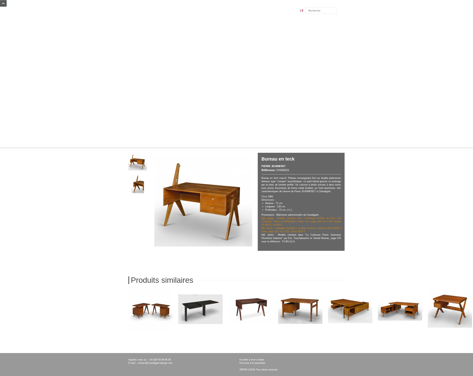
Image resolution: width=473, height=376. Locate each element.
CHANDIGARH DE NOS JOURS (144, 94)
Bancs (131, 34)
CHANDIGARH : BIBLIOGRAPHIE (146, 108)
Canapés (133, 38)
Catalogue (149, 142)
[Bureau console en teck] (200, 309)
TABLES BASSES (137, 54)
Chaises (132, 21)
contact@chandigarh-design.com (155, 363)
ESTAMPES (134, 78)
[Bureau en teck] (300, 309)
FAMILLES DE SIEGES (140, 111)
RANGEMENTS (136, 61)
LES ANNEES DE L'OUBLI (142, 88)
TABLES (132, 51)
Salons (132, 41)
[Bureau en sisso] (150, 309)
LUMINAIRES (135, 68)
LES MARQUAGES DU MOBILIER (146, 91)
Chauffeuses (135, 28)
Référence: (268, 170)
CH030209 (150, 346)
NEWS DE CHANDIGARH (141, 98)
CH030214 (450, 346)
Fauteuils (133, 24)
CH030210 (250, 346)
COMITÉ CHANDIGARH (141, 104)
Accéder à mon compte (251, 359)
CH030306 (400, 346)
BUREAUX (134, 58)
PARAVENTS (135, 64)
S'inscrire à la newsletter (252, 363)
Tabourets (133, 31)
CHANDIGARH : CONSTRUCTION (146, 84)
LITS (130, 48)
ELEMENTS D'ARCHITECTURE (145, 71)
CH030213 (300, 346)
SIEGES (132, 18)
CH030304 (350, 346)
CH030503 (200, 346)
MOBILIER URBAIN (139, 74)
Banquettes (134, 44)
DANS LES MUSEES (138, 101)
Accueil (135, 142)
